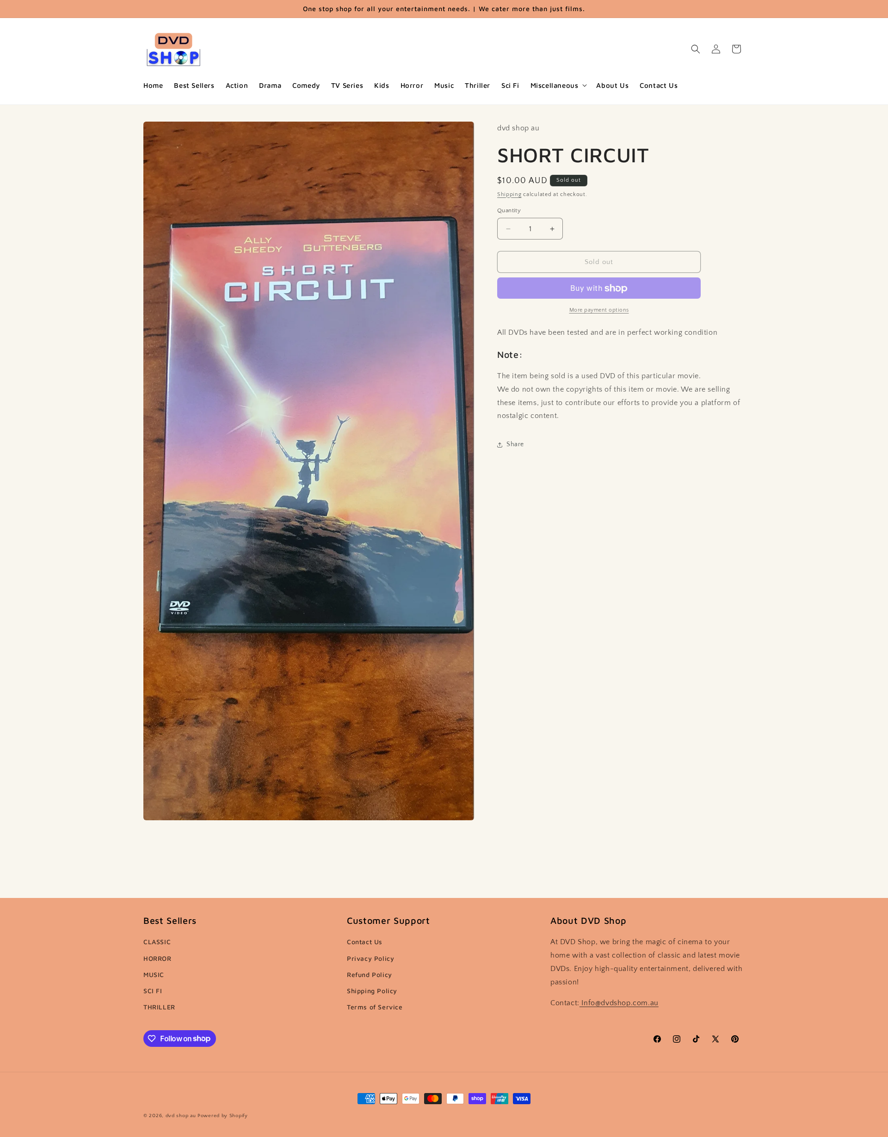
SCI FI (152, 991)
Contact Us (364, 942)
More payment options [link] (599, 310)
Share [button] (515, 444)
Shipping (509, 194)
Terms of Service (375, 1007)
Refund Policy (369, 974)
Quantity (509, 210)
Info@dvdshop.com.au (619, 1003)
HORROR (157, 958)
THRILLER (159, 1007)
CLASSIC (157, 942)
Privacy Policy (370, 958)
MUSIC (153, 974)
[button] (558, 85)
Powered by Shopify (222, 1116)
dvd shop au (181, 1116)
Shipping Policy (372, 991)
